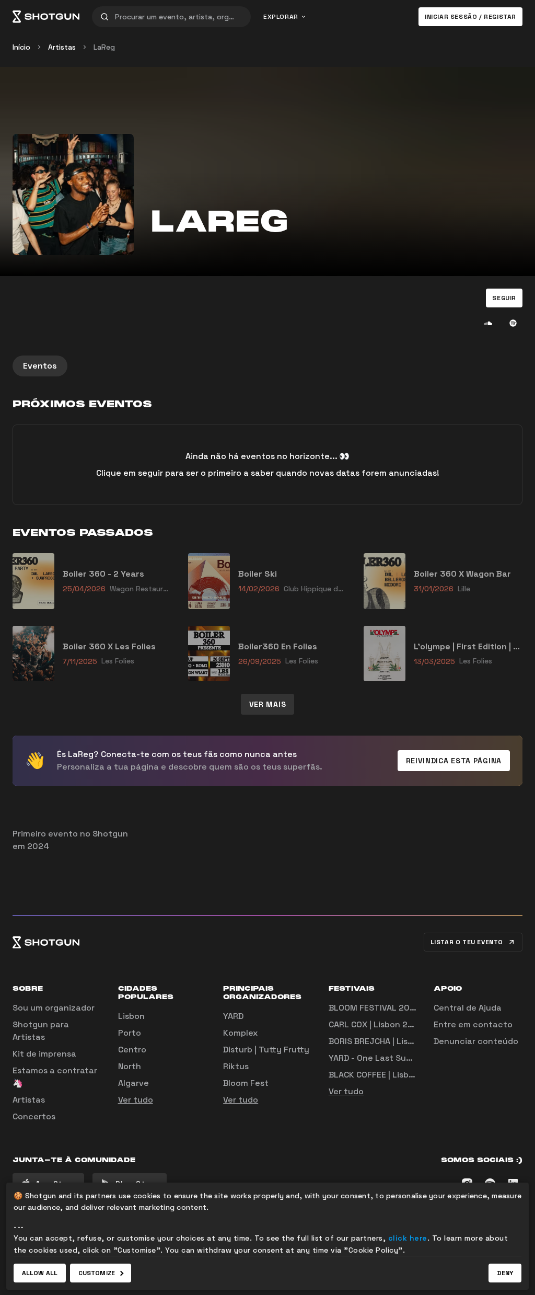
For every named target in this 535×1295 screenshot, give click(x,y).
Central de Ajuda (468, 1007)
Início (21, 47)
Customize (96, 1273)
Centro (132, 1049)
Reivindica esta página (454, 760)
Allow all (39, 1273)
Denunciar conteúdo (476, 1041)
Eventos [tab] (40, 365)
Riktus (236, 1066)
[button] (504, 298)
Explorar (280, 17)
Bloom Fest (246, 1083)
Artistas (62, 47)
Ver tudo (135, 1099)
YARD (233, 1016)
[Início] (46, 16)
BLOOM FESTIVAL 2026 (374, 1007)
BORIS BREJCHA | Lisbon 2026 (388, 1041)
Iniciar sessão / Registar (470, 17)
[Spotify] (513, 323)
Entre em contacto (473, 1024)
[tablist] (267, 366)
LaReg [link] (104, 47)
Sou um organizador (54, 1007)
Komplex (240, 1032)
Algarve (133, 1083)
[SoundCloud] (488, 323)
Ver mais (267, 704)
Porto (129, 1032)
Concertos (34, 1116)
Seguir (504, 298)
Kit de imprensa (44, 1053)
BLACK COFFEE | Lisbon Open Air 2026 (404, 1074)
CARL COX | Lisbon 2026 (376, 1024)
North (129, 1066)
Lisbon (131, 1016)
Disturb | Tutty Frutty (266, 1049)
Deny (505, 1273)
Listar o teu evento (467, 942)
